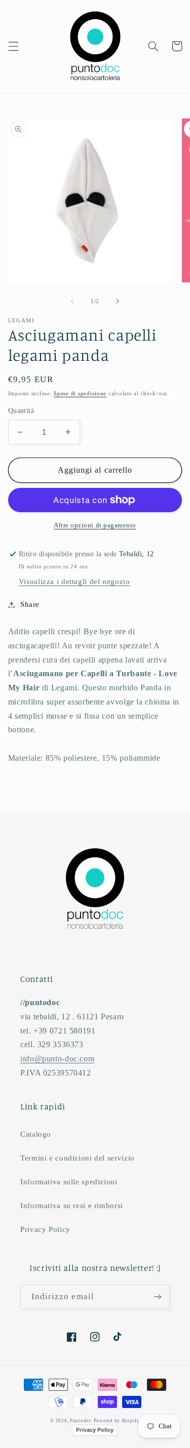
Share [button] (30, 604)
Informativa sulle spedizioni (69, 1182)
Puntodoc (81, 1420)
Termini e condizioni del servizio (77, 1158)
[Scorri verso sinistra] (72, 302)
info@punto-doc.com (57, 1058)
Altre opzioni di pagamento (95, 525)
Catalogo (35, 1134)
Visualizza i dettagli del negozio (74, 581)
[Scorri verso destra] (118, 302)
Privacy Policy (45, 1229)
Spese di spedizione (80, 393)
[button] (13, 46)
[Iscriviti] (157, 1297)
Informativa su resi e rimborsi (71, 1206)
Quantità (21, 411)
